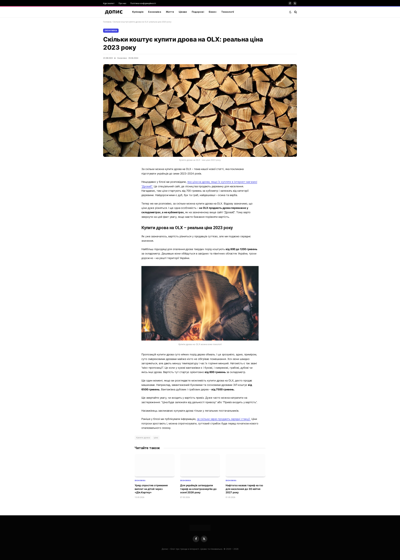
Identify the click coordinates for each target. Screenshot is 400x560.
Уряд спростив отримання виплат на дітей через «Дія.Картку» (151, 489)
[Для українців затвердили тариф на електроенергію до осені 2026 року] (200, 465)
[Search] (295, 11)
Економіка (154, 11)
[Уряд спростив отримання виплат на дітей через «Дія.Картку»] (155, 465)
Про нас (122, 3)
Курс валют (109, 3)
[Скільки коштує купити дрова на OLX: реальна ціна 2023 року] (200, 110)
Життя (170, 11)
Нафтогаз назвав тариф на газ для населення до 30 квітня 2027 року (244, 489)
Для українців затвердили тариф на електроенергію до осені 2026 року (198, 489)
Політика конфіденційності (143, 3)
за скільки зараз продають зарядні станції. (224, 419)
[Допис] (113, 12)
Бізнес (213, 11)
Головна (107, 22)
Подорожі (198, 11)
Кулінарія (137, 11)
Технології (227, 11)
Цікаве (183, 11)
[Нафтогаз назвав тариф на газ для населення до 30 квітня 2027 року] (245, 465)
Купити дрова (143, 437)
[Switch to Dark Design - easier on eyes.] (290, 12)
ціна (156, 437)
